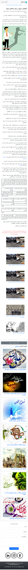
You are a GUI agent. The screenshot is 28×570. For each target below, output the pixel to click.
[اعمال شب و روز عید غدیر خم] (14, 458)
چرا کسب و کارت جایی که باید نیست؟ (14, 5)
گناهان (19, 75)
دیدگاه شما (24, 537)
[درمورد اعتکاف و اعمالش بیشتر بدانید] (14, 434)
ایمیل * (24, 531)
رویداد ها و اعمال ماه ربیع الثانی (18, 518)
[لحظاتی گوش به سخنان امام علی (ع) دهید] (14, 358)
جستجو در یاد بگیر (13, 343)
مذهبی (16, 346)
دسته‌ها (3, 2)
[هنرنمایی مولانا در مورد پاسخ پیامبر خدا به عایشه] (14, 482)
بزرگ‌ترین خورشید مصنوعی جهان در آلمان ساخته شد (15, 316)
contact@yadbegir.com (14, 564)
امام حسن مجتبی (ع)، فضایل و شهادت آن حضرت (15, 394)
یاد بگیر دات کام (13, 567)
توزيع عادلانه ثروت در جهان (18, 333)
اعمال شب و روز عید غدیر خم (18, 469)
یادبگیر (23, 2)
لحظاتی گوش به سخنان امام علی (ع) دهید (15, 370)
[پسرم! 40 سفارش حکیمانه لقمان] (14, 409)
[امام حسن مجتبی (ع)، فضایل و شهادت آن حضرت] (14, 382)
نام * (25, 526)
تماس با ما (20, 563)
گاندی (21, 165)
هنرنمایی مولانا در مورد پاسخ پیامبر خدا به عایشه (15, 493)
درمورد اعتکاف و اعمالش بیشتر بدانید (16, 445)
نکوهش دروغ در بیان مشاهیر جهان (16, 9)
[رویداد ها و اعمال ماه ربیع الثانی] (14, 507)
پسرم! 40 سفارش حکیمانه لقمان (17, 421)
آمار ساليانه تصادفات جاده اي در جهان (16, 248)
